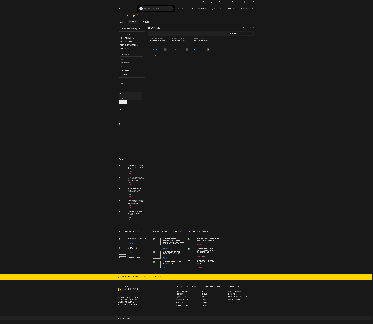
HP (202, 291)
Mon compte (250, 2)
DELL (203, 297)
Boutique (240, 2)
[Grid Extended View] (153, 33)
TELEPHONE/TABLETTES (198, 9)
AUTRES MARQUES (182, 305)
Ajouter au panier (186, 49)
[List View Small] (158, 33)
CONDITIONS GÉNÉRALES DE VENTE (239, 297)
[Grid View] (150, 33)
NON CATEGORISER (128, 38)
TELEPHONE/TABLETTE (183, 291)
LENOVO (204, 294)
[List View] (156, 33)
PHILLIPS (124, 66)
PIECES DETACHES (247, 9)
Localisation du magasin (207, 2)
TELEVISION (181, 9)
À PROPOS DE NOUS (234, 291)
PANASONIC (126, 63)
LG (123, 59)
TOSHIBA (125, 74)
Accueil (121, 22)
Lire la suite (165, 49)
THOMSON (182, 38)
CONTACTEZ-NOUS (234, 300)
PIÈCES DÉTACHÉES (182, 300)
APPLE (204, 305)
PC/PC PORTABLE (216, 9)
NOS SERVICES (232, 294)
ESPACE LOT (180, 302)
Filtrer (123, 102)
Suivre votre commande (226, 2)
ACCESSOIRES (231, 9)
